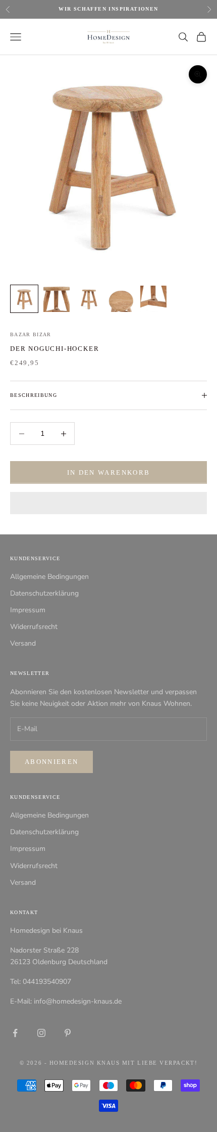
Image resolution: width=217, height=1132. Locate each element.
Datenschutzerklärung (44, 593)
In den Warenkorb (108, 472)
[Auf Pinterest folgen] (68, 1033)
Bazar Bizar (30, 334)
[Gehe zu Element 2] (56, 299)
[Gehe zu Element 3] (89, 299)
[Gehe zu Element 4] (121, 299)
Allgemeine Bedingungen (49, 576)
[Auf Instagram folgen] (41, 1033)
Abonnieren (51, 761)
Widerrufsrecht (34, 626)
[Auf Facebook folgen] (15, 1033)
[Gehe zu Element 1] (24, 299)
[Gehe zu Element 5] (153, 299)
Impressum (27, 610)
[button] (108, 503)
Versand (23, 643)
